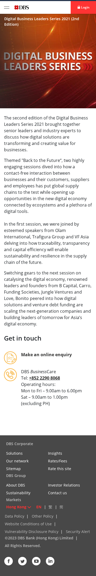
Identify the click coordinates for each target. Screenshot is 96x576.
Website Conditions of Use (28, 523)
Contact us (57, 492)
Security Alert (78, 531)
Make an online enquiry (46, 355)
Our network (17, 460)
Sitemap (13, 468)
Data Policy (14, 516)
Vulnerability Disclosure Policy (31, 531)
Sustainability (18, 492)
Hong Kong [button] (16, 506)
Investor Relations (64, 485)
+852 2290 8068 (44, 378)
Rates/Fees (57, 460)
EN (38, 506)
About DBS (15, 485)
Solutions (14, 453)
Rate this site (59, 468)
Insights (55, 453)
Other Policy (42, 516)
